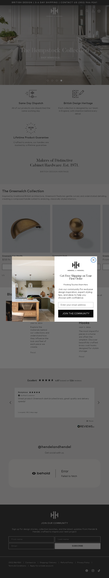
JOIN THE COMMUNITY (75, 313)
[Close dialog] (93, 259)
